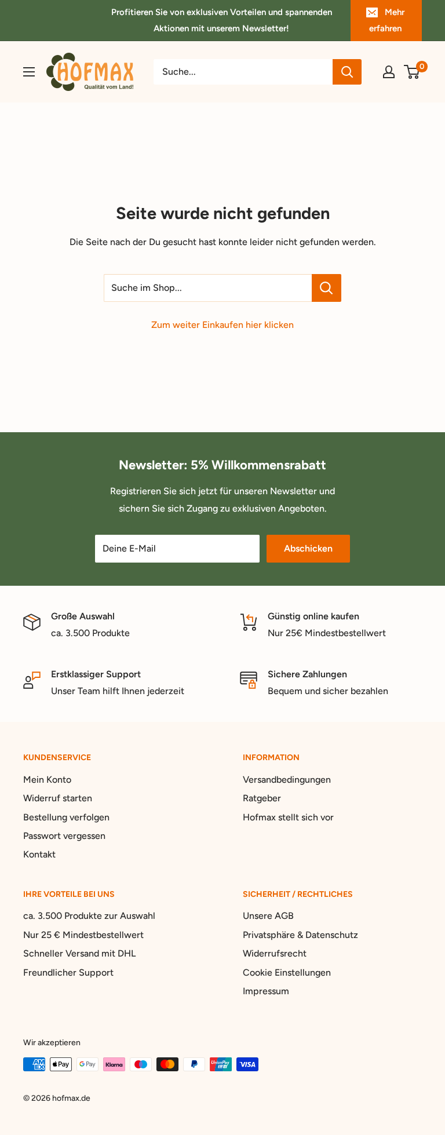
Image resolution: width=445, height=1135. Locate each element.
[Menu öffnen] (29, 71)
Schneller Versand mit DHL (79, 953)
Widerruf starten (57, 798)
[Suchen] (347, 72)
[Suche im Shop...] (326, 288)
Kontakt (39, 854)
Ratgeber (262, 798)
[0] (412, 72)
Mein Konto (47, 779)
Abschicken (308, 548)
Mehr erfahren (386, 20)
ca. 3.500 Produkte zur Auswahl (89, 915)
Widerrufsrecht (275, 953)
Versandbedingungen (287, 779)
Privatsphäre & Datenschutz (300, 934)
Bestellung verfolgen (66, 817)
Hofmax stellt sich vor (288, 817)
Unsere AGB (268, 915)
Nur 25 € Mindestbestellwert (83, 934)
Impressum (266, 991)
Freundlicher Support (68, 972)
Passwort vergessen (64, 835)
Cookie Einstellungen (287, 972)
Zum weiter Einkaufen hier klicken (222, 324)
